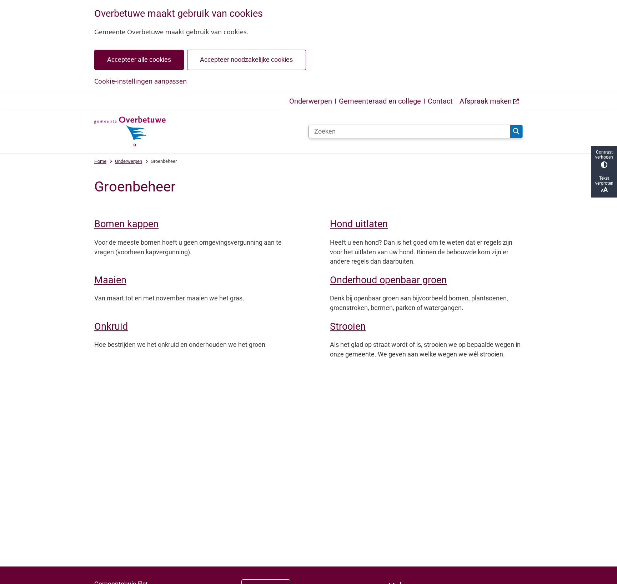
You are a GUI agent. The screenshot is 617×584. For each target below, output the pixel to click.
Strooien (348, 326)
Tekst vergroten (604, 181)
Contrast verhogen (604, 155)
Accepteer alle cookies (139, 59)
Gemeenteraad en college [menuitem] (380, 101)
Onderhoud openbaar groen (388, 280)
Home (100, 161)
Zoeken (516, 131)
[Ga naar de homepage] (130, 131)
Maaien (110, 280)
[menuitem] (489, 101)
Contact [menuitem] (440, 101)
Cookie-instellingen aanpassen (140, 81)
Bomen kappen (126, 224)
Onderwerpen (128, 161)
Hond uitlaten (359, 224)
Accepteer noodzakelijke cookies (246, 59)
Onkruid (111, 326)
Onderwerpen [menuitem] (310, 101)
